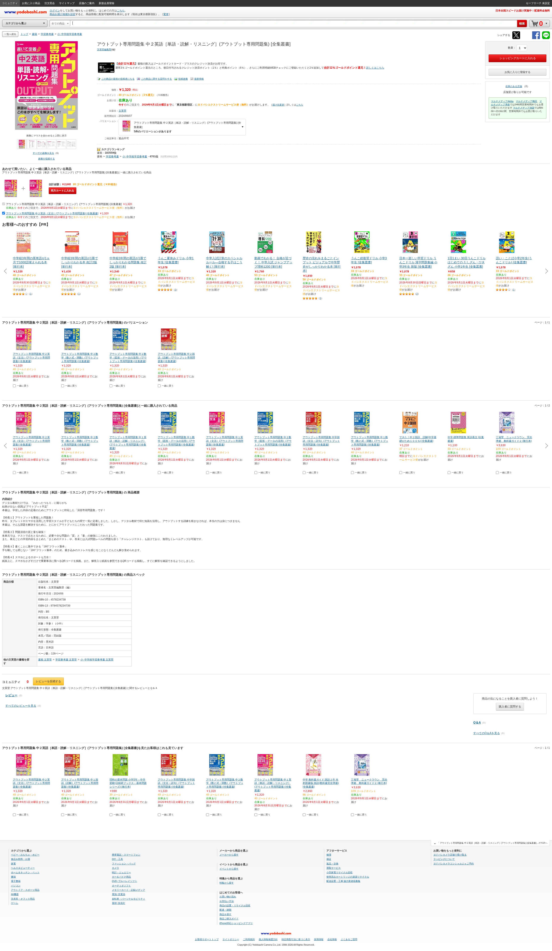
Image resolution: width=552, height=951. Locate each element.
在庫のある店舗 (513, 86)
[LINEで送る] (546, 38)
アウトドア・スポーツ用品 (25, 890)
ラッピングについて (444, 859)
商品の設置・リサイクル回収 (235, 905)
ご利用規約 (249, 939)
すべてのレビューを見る (20, 705)
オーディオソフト (121, 885)
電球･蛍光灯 (118, 903)
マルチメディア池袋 (523, 107)
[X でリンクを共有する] (516, 38)
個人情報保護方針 (268, 939)
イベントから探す (229, 868)
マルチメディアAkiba (502, 101)
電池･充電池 (118, 894)
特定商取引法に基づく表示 (296, 939)
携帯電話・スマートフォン (126, 854)
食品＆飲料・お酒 (20, 859)
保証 (328, 859)
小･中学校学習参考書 (134, 156)
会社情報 (332, 939)
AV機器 (15, 894)
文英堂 (122, 110)
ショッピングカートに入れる (517, 58)
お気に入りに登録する (517, 72)
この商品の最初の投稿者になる (118, 78)
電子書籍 (15, 881)
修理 (328, 854)
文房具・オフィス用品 (23, 898)
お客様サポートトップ (207, 939)
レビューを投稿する (48, 681)
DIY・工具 (117, 859)
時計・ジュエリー (121, 872)
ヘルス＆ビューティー (23, 868)
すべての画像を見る (43, 153)
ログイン (55, 10)
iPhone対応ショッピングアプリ (236, 923)
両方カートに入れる (62, 190)
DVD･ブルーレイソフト (124, 881)
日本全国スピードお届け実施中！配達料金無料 (523, 10)
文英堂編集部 (104, 49)
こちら (121, 10)
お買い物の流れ (228, 896)
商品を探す (225, 914)
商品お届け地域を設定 (62, 14)
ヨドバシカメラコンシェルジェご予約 (453, 863)
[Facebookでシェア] (536, 38)
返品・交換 (332, 863)
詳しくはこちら (375, 67)
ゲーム (14, 903)
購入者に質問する (510, 706)
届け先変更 (278, 104)
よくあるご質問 (349, 939)
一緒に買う (23, 385)
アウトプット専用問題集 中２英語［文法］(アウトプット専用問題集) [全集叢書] (52, 213)
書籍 (99, 152)
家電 (13, 863)
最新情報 (199, 78)
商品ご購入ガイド (229, 918)
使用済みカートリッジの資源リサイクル (347, 876)
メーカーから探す (229, 854)
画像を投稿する (46, 158)
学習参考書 (112, 156)
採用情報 (318, 939)
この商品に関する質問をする (156, 78)
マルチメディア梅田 (526, 101)
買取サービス (333, 868)
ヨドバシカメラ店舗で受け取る (450, 854)
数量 (510, 47)
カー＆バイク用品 (121, 876)
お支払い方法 (227, 901)
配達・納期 (225, 909)
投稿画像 (183, 78)
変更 (166, 14)
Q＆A (477, 722)
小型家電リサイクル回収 (339, 872)
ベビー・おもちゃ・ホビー (25, 854)
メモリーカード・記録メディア (128, 890)
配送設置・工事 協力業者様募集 (343, 881)
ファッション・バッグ (124, 863)
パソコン (15, 885)
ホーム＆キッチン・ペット (25, 872)
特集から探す (227, 882)
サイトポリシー (231, 939)
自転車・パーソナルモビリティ (128, 898)
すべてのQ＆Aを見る (486, 733)
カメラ (115, 868)
